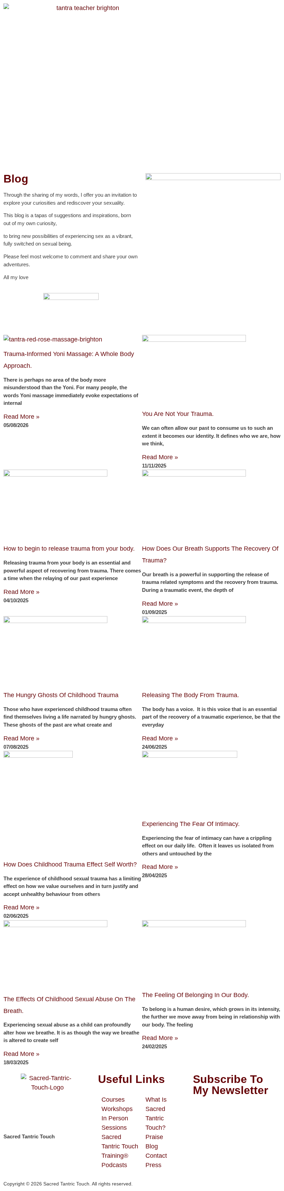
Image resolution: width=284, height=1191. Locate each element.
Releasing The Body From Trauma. (190, 695)
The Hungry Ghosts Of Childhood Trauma (60, 695)
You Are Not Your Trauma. (178, 413)
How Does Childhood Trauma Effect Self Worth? (70, 864)
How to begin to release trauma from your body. (69, 548)
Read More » (21, 416)
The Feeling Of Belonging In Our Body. (195, 995)
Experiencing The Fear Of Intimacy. (191, 823)
